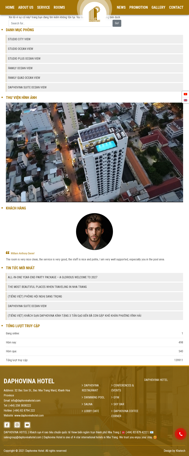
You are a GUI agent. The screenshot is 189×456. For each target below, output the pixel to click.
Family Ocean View (20, 68)
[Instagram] (17, 425)
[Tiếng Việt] (185, 94)
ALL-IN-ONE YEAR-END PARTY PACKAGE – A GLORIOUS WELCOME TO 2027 (52, 277)
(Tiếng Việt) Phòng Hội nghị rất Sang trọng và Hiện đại (39, 253)
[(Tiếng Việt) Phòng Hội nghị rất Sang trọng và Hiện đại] (94, 231)
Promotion (138, 7)
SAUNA (88, 404)
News (121, 7)
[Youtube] (27, 425)
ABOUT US (25, 7)
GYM (116, 397)
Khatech (180, 450)
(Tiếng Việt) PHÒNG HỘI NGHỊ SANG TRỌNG (35, 296)
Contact (176, 7)
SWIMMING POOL (94, 397)
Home (10, 7)
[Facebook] (7, 425)
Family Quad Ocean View (24, 78)
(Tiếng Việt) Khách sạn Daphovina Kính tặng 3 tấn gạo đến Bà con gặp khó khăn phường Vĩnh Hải (74, 315)
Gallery (158, 7)
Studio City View (19, 39)
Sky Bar (119, 404)
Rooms (59, 7)
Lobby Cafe (91, 411)
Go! (117, 23)
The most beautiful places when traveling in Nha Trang (47, 287)
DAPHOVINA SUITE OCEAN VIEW (27, 306)
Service (43, 7)
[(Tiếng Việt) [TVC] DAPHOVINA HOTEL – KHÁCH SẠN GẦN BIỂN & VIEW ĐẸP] (94, 152)
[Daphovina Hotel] (94, 8)
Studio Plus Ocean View (24, 58)
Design (168, 450)
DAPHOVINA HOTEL (156, 380)
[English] (185, 100)
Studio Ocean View (20, 49)
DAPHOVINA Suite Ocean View (27, 87)
